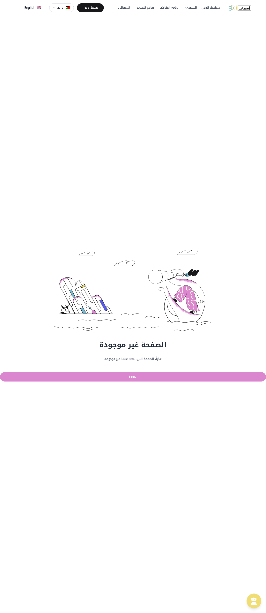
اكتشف (192, 7)
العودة (133, 376)
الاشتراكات (123, 7)
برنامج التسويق (145, 7)
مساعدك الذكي (211, 7)
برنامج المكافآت (169, 7)
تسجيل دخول (90, 7)
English (29, 8)
